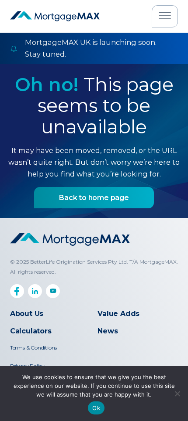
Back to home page (94, 198)
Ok (96, 407)
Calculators (31, 331)
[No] (177, 393)
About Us (26, 313)
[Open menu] (165, 16)
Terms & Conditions (33, 347)
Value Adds (118, 313)
